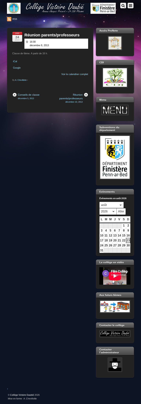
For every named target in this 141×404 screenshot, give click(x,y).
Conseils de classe (28, 96)
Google (17, 67)
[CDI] (114, 77)
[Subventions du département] (114, 157)
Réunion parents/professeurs (51, 35)
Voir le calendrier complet (74, 74)
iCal (15, 61)
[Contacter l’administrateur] (114, 364)
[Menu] (114, 110)
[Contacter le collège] (114, 333)
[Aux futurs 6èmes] (114, 306)
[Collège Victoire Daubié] (61, 12)
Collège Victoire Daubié (22, 395)
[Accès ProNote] (114, 43)
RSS (14, 19)
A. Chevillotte (21, 80)
